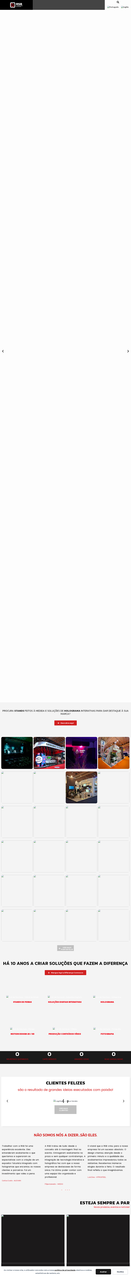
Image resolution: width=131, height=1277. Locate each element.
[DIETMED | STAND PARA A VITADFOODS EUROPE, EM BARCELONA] (33, 1239)
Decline (120, 1271)
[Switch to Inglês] (125, 7)
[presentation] (62, 1190)
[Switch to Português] (113, 7)
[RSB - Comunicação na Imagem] (16, 5)
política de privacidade (65, 1270)
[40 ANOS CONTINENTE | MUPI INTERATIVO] (98, 1239)
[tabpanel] (22, 1163)
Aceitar (103, 1271)
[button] (118, 2)
